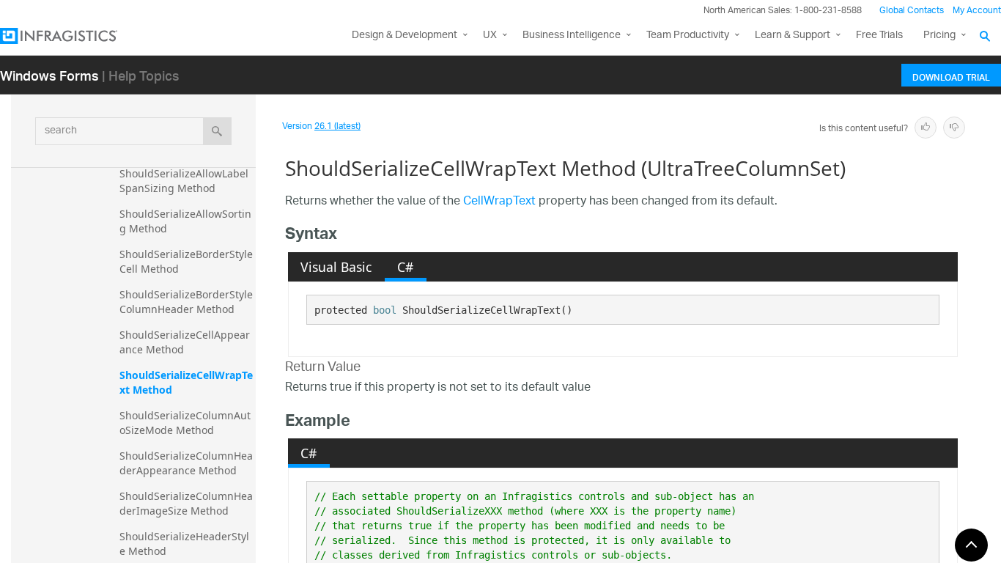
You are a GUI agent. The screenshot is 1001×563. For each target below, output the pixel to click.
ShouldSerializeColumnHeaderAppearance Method (186, 463)
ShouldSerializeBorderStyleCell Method (186, 261)
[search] (217, 131)
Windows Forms (49, 75)
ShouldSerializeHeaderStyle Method (184, 543)
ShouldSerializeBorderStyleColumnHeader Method (186, 301)
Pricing (939, 35)
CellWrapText (499, 202)
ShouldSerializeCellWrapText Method (186, 382)
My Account (977, 11)
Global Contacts (911, 11)
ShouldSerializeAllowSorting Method (185, 221)
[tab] (336, 267)
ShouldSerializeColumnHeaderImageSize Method (186, 503)
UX (490, 35)
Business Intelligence (571, 35)
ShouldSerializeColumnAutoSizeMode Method (185, 422)
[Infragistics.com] (73, 36)
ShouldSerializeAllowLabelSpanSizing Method (183, 180)
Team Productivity (687, 35)
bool (384, 310)
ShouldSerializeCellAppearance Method (184, 342)
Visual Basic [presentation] (336, 267)
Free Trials (879, 35)
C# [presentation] (405, 267)
